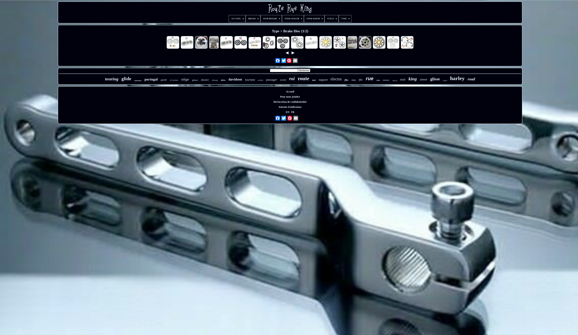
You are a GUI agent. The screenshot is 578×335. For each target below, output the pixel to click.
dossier (205, 79)
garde (164, 79)
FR (292, 112)
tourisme (250, 79)
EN (287, 112)
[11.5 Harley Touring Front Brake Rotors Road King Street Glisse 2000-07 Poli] (352, 43)
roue (378, 80)
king (413, 78)
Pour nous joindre (290, 96)
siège (185, 79)
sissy (353, 80)
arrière (260, 80)
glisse (435, 79)
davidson (235, 79)
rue (369, 78)
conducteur (137, 80)
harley (457, 78)
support (323, 79)
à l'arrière (174, 80)
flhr (361, 79)
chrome (215, 80)
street (423, 79)
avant (283, 79)
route (303, 78)
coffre (445, 80)
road (471, 79)
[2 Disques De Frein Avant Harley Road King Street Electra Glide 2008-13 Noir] (240, 43)
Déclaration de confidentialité (290, 101)
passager (271, 79)
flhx (346, 80)
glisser (195, 80)
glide (126, 78)
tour (314, 80)
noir (403, 79)
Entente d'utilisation (290, 107)
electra (336, 79)
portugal (151, 79)
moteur (386, 80)
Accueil (290, 91)
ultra (223, 80)
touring (111, 78)
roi (292, 78)
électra (395, 80)
